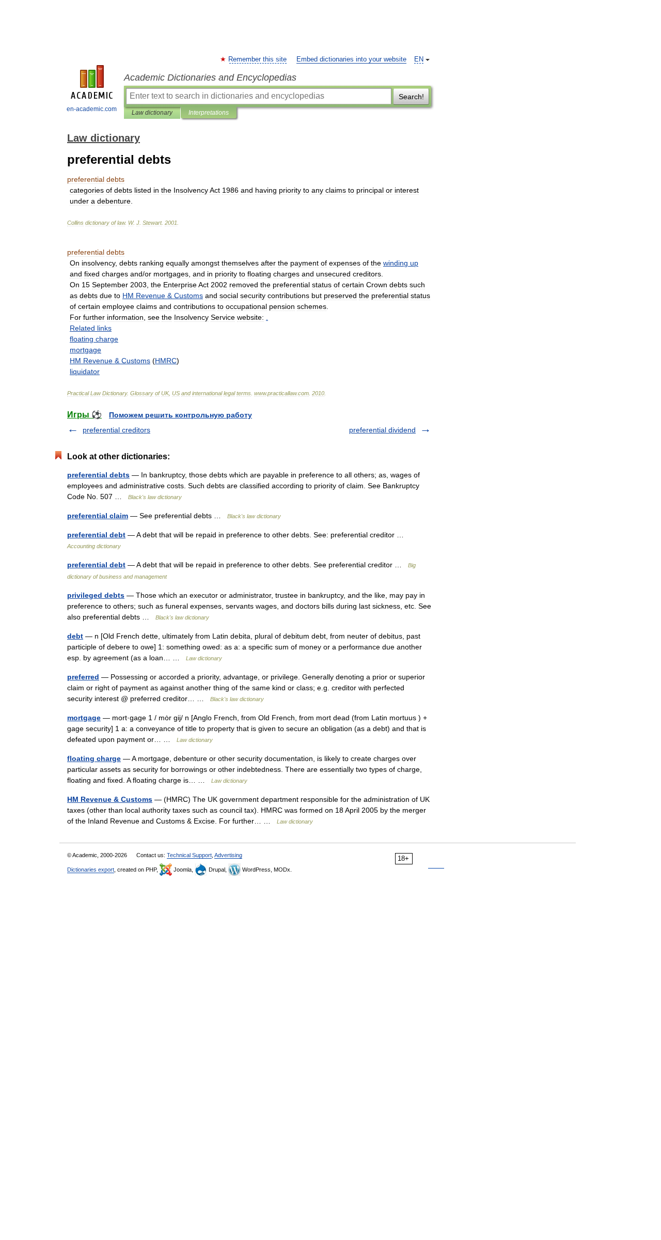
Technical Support (189, 855)
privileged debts (95, 595)
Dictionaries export (90, 869)
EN (418, 59)
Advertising (228, 855)
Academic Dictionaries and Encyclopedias (210, 77)
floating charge (94, 758)
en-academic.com (92, 109)
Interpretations (208, 112)
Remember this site (258, 59)
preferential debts (98, 475)
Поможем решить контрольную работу (180, 415)
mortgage (84, 718)
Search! (411, 96)
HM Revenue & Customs (109, 799)
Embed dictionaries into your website (351, 59)
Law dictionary (152, 112)
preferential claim (97, 516)
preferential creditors (116, 430)
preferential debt (96, 535)
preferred (83, 677)
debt (75, 636)
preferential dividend (382, 430)
